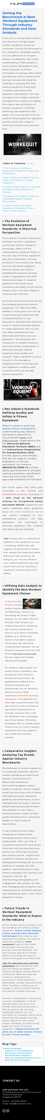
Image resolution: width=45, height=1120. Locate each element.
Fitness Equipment (12, 1048)
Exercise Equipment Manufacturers (22, 1058)
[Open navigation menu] (42, 3)
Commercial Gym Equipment (19, 1051)
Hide (30, 164)
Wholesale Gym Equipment (18, 1053)
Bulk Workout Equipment (17, 1060)
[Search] (4, 4)
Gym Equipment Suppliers (17, 1055)
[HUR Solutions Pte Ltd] (4, 1110)
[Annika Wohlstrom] (7, 1110)
